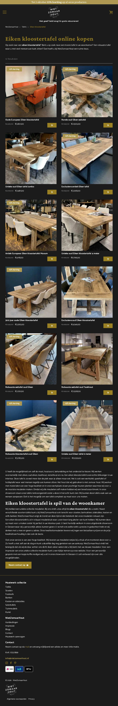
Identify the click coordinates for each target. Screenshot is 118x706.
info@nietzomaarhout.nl (17, 658)
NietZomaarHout (11, 26)
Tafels (24, 26)
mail (27, 647)
